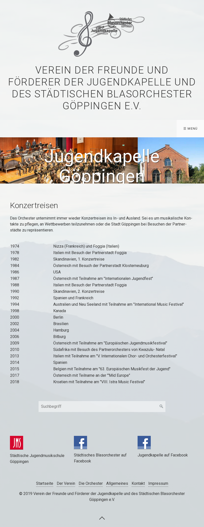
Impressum (158, 483)
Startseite (44, 483)
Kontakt (138, 483)
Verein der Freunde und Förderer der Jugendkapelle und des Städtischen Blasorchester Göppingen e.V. (102, 88)
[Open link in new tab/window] (16, 443)
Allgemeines (117, 483)
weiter (199, 160)
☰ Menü (190, 128)
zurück (5, 160)
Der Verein (66, 483)
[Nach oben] (102, 518)
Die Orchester (91, 483)
